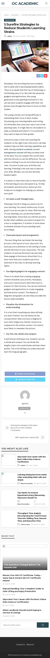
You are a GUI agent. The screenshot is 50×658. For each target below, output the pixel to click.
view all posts (24, 408)
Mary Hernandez (27, 483)
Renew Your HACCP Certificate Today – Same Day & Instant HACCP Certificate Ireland (22, 578)
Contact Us (20, 644)
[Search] (46, 3)
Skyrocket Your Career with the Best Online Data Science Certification (31, 459)
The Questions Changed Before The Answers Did (22, 566)
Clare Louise (25, 524)
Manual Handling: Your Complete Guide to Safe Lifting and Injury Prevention (23, 590)
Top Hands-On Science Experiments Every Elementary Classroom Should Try (31, 495)
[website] (25, 413)
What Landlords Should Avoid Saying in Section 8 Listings (22, 611)
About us (30, 644)
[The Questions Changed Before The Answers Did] (25, 557)
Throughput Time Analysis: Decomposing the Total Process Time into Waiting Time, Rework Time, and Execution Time (32, 517)
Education (9, 20)
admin (9, 36)
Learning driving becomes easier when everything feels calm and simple (32, 477)
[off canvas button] (3, 3)
